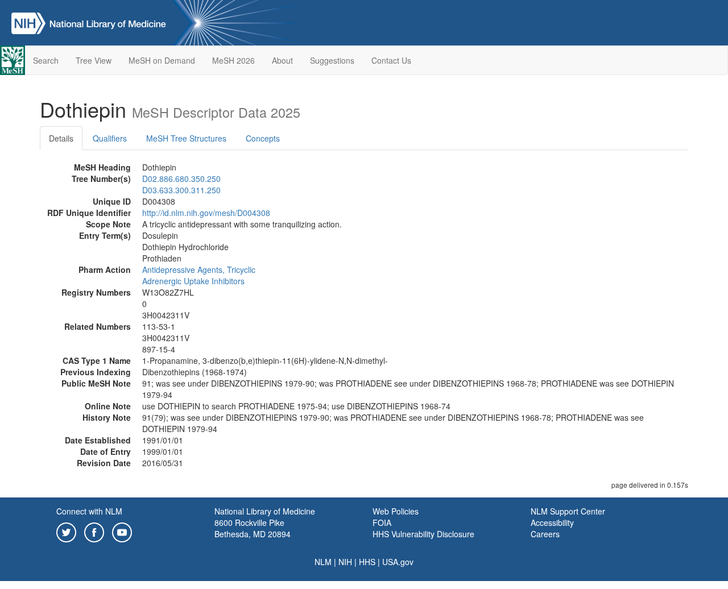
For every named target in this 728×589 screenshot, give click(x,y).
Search (46, 60)
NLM (323, 561)
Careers (545, 534)
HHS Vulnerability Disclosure (423, 534)
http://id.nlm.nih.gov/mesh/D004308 (206, 212)
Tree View (93, 60)
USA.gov (397, 561)
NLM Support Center (568, 511)
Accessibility (552, 522)
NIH (345, 561)
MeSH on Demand (162, 60)
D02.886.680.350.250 (181, 178)
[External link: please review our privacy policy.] (66, 531)
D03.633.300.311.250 (181, 190)
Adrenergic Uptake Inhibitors (193, 281)
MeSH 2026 (233, 60)
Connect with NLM (89, 511)
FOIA (382, 522)
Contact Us (391, 60)
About (282, 60)
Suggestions (332, 60)
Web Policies (396, 511)
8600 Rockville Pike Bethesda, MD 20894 (252, 528)
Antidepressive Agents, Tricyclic (198, 269)
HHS (367, 561)
